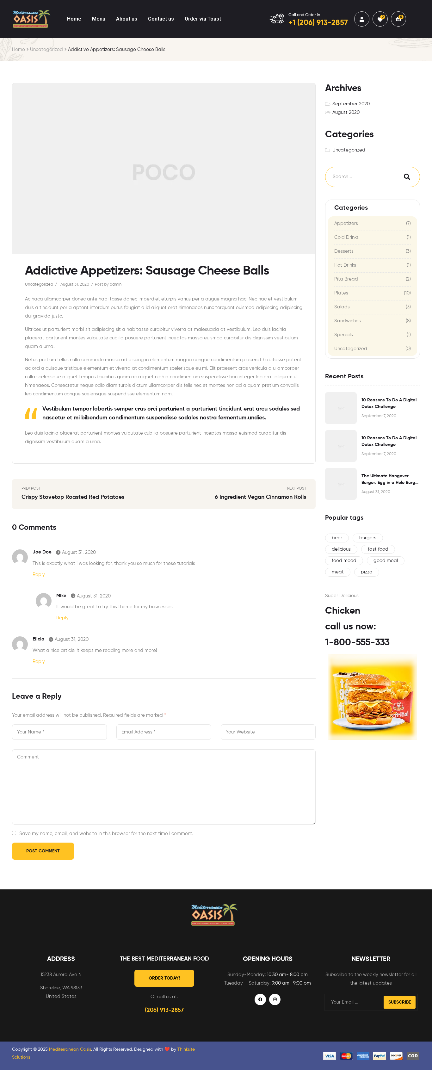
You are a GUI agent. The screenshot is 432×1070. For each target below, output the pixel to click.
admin (115, 284)
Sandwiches (347, 321)
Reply (39, 574)
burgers (367, 537)
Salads (342, 307)
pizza (367, 572)
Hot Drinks (345, 265)
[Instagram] (275, 999)
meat (338, 572)
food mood (344, 560)
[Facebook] (260, 999)
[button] (164, 978)
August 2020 (346, 112)
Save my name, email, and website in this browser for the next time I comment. (106, 833)
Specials (343, 334)
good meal (385, 560)
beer (337, 537)
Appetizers (346, 223)
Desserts (344, 251)
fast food (378, 549)
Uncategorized (46, 49)
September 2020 (351, 104)
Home (18, 49)
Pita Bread (346, 279)
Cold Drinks (346, 237)
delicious (341, 549)
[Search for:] (358, 177)
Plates (341, 293)
